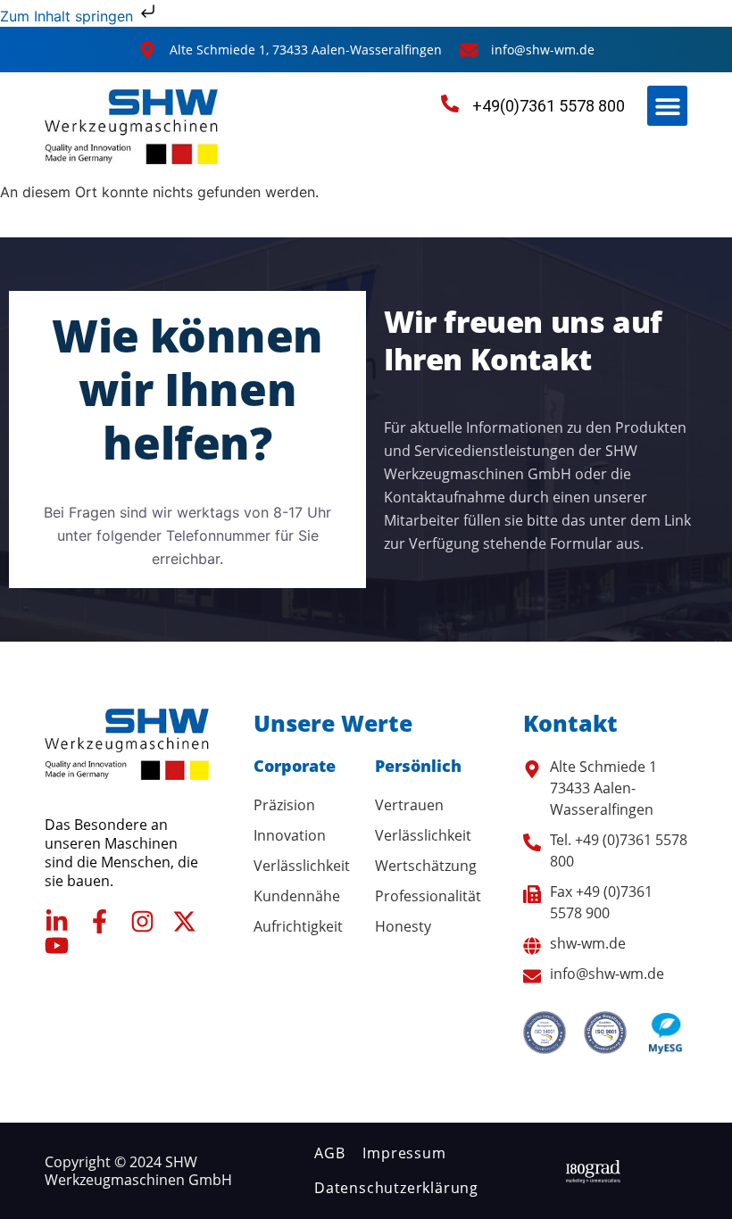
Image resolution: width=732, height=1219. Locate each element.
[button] (667, 106)
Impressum (403, 1153)
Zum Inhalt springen (68, 16)
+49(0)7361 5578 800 (548, 105)
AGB (329, 1153)
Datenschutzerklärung (396, 1188)
